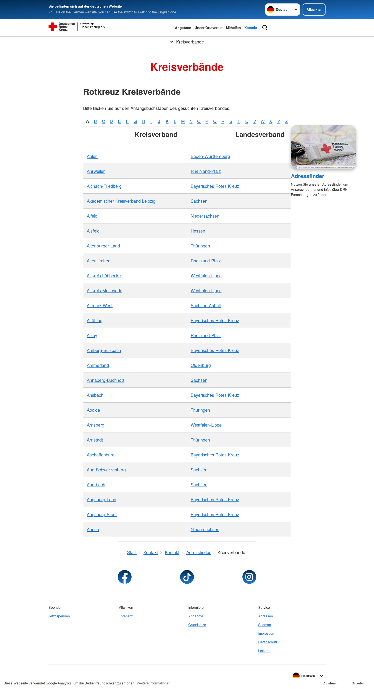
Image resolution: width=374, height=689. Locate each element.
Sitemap (264, 624)
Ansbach (95, 395)
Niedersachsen (205, 216)
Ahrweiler (96, 171)
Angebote (183, 27)
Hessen (198, 231)
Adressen (265, 616)
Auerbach (96, 484)
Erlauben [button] (359, 683)
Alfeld (92, 216)
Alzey (92, 335)
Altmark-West (100, 305)
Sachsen (199, 201)
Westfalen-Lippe (206, 275)
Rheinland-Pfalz (206, 171)
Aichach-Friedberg (104, 186)
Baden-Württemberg (210, 156)
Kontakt (250, 27)
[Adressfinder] (323, 147)
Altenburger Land (103, 246)
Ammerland (98, 365)
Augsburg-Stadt (102, 514)
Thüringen (200, 246)
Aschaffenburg (100, 454)
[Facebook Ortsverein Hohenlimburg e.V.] (125, 577)
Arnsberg (95, 425)
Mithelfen (233, 27)
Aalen (92, 156)
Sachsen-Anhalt (206, 305)
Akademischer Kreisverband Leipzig (121, 201)
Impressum (266, 633)
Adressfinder (307, 176)
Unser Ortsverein (208, 27)
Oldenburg (201, 365)
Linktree (264, 650)
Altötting (94, 320)
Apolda (93, 410)
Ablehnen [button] (330, 683)
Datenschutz (267, 641)
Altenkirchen (98, 260)
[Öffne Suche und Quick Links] (264, 27)
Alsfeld (93, 231)
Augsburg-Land (101, 499)
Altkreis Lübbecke (104, 275)
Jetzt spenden (59, 616)
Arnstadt (95, 440)
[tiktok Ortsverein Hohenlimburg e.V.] (187, 577)
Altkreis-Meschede (104, 290)
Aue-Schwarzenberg (106, 469)
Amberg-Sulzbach (104, 350)
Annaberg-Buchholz (105, 380)
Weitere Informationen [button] (154, 683)
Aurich (93, 529)
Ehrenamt (125, 616)
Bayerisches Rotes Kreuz (215, 186)
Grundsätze (197, 624)
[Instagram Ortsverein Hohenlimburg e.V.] (249, 577)
